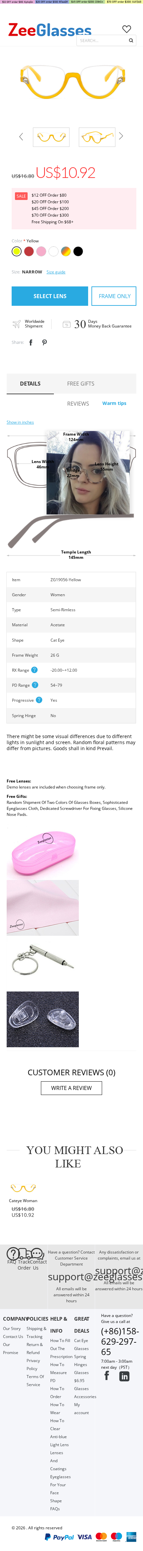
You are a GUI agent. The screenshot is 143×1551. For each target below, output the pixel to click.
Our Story (12, 1328)
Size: (16, 272)
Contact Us (36, 1265)
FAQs (55, 1509)
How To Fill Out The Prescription (61, 1348)
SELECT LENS (50, 296)
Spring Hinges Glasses (81, 1364)
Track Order (24, 1265)
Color (17, 241)
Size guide (56, 272)
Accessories (85, 1396)
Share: (18, 342)
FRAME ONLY (115, 296)
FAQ (11, 1262)
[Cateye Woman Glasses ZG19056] (23, 1188)
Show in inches (20, 422)
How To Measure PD (58, 1372)
